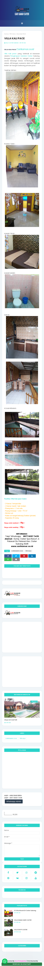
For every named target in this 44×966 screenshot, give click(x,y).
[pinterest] (8, 878)
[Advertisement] (22, 637)
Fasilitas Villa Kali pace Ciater (15, 499)
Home (6, 34)
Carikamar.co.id (25, 49)
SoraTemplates (20, 961)
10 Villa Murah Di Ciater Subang (25, 911)
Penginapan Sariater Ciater (21, 56)
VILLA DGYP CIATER (20, 930)
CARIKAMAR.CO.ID (17, 551)
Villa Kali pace (10, 53)
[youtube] (36, 878)
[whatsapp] (27, 872)
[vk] (17, 878)
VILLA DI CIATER (10, 720)
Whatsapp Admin (13, 801)
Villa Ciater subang (12, 43)
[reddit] (36, 872)
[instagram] (27, 878)
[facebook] (8, 872)
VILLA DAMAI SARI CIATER (22, 920)
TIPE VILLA (12, 34)
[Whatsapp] (4, 961)
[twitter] (17, 872)
